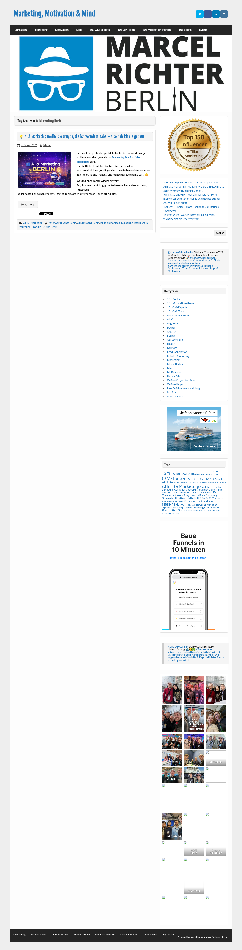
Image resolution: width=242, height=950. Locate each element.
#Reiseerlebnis (205, 649)
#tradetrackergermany (203, 257)
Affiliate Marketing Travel (211, 487)
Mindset (189, 501)
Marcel (47, 145)
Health (171, 343)
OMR (195, 504)
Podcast (215, 507)
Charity (171, 331)
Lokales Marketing (178, 356)
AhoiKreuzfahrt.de (105, 934)
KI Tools (219, 498)
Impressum (168, 934)
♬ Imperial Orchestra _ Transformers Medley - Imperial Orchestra (194, 268)
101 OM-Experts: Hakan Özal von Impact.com (190, 182)
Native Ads (173, 376)
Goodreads (167, 498)
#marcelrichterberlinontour (184, 263)
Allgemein (173, 323)
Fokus (202, 495)
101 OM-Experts (100, 29)
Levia (180, 501)
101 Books (185, 29)
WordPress (197, 936)
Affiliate (167, 482)
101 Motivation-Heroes (156, 29)
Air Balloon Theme (218, 936)
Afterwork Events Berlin (62, 222)
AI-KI (26, 222)
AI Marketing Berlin (88, 222)
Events (203, 29)
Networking (183, 504)
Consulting (21, 29)
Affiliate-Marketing (178, 315)
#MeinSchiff (196, 652)
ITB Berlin (190, 498)
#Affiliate (214, 260)
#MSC (208, 652)
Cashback (179, 489)
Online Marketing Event (198, 507)
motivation (205, 501)
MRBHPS (168, 504)
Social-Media (175, 396)
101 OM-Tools (126, 29)
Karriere (172, 347)
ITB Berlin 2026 (205, 498)
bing (164, 489)
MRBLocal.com (82, 934)
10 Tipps (168, 473)
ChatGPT (191, 489)
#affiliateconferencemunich (184, 265)
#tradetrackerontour (180, 260)
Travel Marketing (171, 513)
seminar (197, 510)
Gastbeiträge (175, 339)
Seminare (172, 392)
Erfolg (186, 495)
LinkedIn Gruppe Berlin (44, 226)
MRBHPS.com (38, 934)
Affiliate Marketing (180, 486)
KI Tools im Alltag (110, 222)
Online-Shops (175, 384)
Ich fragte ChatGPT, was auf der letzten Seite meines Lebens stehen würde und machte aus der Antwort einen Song (191, 198)
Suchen (220, 233)
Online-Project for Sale (181, 380)
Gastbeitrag (212, 495)
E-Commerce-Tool (177, 492)
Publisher (186, 510)
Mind (79, 29)
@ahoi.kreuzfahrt (178, 646)
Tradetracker (213, 510)
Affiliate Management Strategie (210, 482)
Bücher (171, 327)
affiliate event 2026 (184, 482)
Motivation (62, 29)
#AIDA (216, 652)
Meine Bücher (175, 364)
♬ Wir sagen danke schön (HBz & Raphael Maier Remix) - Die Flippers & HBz (196, 657)
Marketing (41, 29)
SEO (203, 510)
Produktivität (171, 510)
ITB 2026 (179, 498)
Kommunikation (170, 501)
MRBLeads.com (60, 934)
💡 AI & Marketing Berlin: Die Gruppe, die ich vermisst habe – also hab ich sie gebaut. (82, 136)
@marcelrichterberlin (180, 252)
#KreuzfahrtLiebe (178, 652)
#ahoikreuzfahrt (201, 654)
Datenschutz (150, 934)
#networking (201, 260)
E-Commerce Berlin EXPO (200, 492)
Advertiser (220, 479)
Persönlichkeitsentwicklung (183, 388)
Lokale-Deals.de (128, 934)
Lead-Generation (177, 351)
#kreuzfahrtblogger (179, 654)
